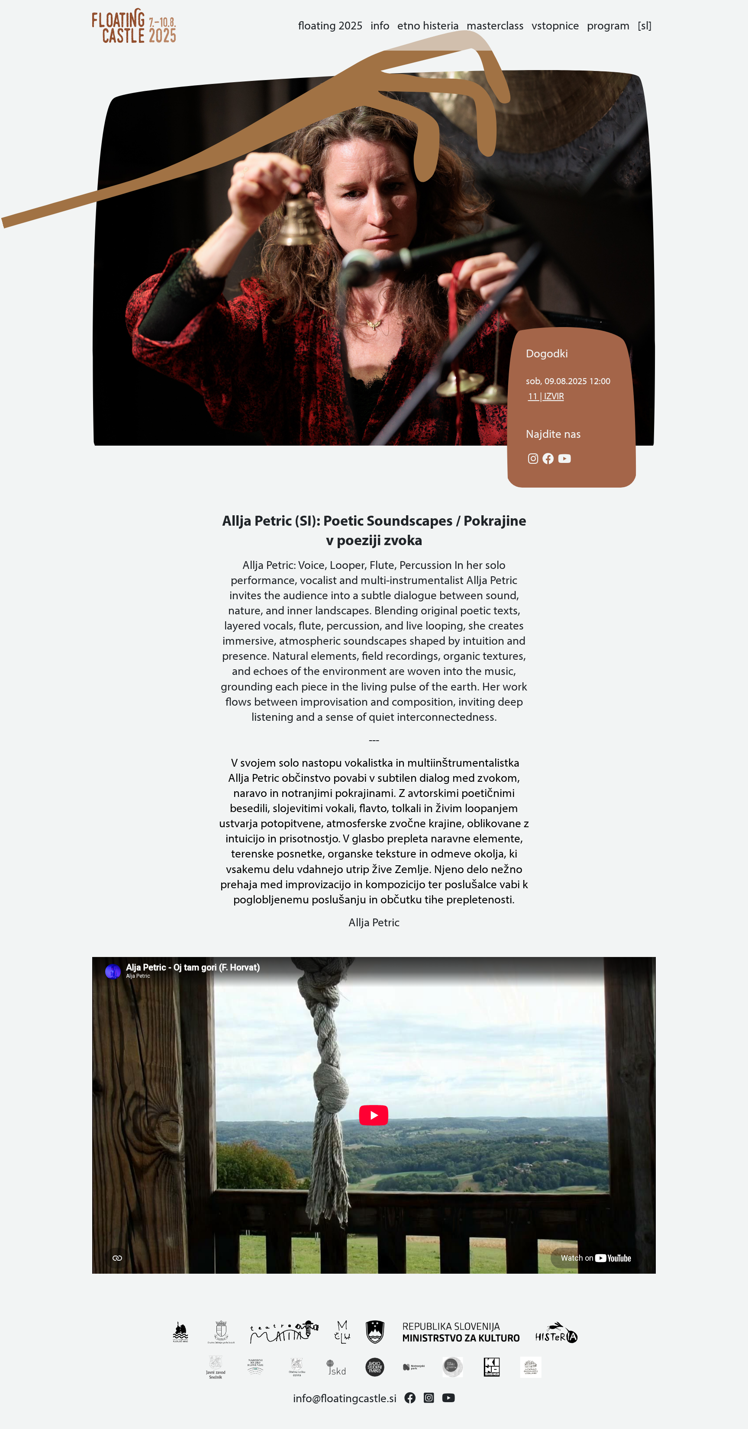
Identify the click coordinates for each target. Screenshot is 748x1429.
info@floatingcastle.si (345, 1398)
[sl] (645, 25)
